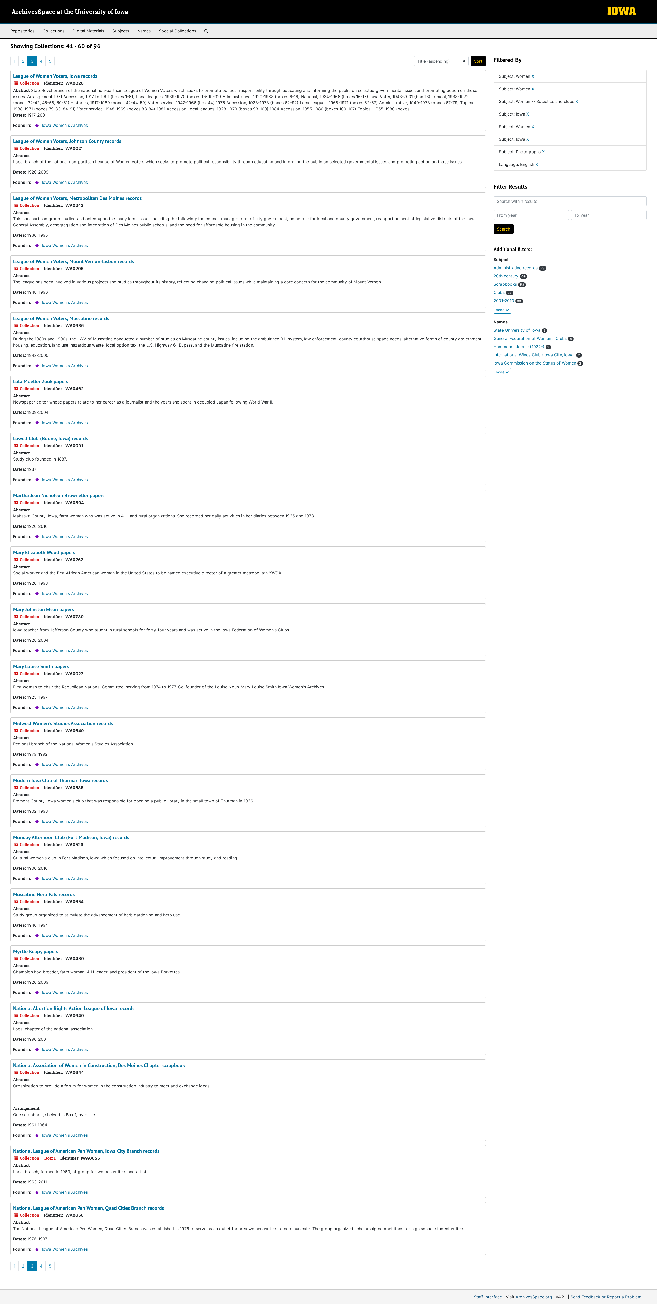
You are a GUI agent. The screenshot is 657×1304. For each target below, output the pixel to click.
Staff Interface (488, 1296)
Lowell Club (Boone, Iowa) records (50, 438)
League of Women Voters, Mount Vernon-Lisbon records (73, 261)
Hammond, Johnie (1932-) (521, 346)
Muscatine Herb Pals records (44, 894)
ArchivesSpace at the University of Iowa (70, 12)
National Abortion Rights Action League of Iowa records (73, 1008)
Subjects (120, 30)
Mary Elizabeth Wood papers (44, 552)
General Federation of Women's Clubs (533, 338)
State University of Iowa (520, 330)
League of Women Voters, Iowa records (55, 76)
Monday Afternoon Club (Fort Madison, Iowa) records (71, 837)
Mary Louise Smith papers (41, 666)
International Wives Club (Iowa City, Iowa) (537, 354)
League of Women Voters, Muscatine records (61, 318)
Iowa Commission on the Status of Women (537, 363)
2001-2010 (507, 300)
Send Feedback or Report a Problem (606, 1296)
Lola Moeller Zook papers (40, 381)
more (500, 310)
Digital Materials (88, 30)
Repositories (22, 30)
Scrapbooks (509, 284)
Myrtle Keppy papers (35, 951)
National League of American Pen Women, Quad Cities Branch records (88, 1208)
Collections (53, 30)
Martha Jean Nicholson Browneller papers (58, 495)
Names (144, 30)
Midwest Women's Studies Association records (63, 723)
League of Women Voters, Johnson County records (67, 141)
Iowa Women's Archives (65, 125)
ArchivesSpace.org (534, 1296)
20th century (510, 276)
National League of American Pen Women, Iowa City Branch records (86, 1151)
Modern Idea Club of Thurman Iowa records (60, 780)
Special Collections (177, 30)
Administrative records (519, 267)
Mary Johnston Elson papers (43, 609)
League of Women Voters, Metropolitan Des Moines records (77, 198)
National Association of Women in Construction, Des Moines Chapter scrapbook (99, 1065)
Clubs (502, 292)
